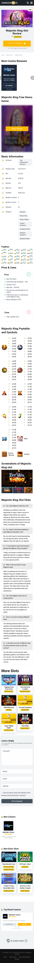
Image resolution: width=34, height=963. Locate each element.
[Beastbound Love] (8, 861)
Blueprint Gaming (24, 691)
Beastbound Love (9, 864)
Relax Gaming (8, 691)
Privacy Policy (12, 957)
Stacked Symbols (23, 234)
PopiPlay (9, 709)
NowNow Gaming (8, 869)
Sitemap (17, 959)
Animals (22, 212)
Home (3, 55)
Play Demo (17, 128)
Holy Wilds (25, 726)
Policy (5, 957)
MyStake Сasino (9, 75)
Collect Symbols (23, 224)
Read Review (9, 924)
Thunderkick (25, 709)
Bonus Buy (23, 216)
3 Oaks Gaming (9, 730)
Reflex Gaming (25, 890)
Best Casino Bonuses (14, 61)
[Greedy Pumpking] (25, 705)
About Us (28, 952)
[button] (30, 478)
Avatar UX (24, 866)
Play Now (24, 924)
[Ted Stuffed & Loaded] (25, 685)
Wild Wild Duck (9, 707)
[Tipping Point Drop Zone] (8, 685)
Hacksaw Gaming (8, 866)
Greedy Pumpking (25, 707)
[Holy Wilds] (25, 723)
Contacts (17, 954)
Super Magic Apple (8, 727)
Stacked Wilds (24, 239)
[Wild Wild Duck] (8, 705)
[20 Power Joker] (25, 861)
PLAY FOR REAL (15, 43)
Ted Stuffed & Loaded (25, 688)
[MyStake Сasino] (8, 830)
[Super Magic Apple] (8, 723)
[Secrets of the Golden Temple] (25, 883)
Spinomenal (18, 36)
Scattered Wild (25, 229)
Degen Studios (25, 728)
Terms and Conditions (24, 957)
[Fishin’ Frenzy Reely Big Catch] (8, 883)
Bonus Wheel (24, 219)
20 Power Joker (25, 864)
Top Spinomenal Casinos (24, 162)
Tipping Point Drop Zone (9, 688)
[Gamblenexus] (9, 2)
